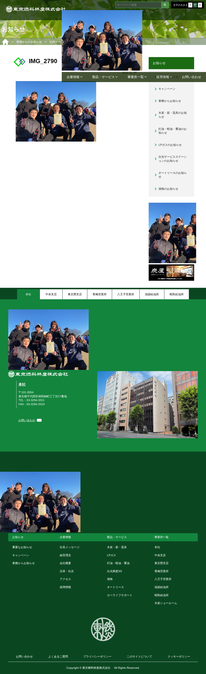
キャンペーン (167, 88)
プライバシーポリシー (97, 656)
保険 (110, 579)
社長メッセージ (69, 547)
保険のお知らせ (168, 188)
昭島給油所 (161, 595)
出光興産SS (114, 571)
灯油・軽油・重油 (118, 563)
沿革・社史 (67, 571)
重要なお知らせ (22, 547)
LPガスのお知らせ (170, 144)
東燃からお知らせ (170, 100)
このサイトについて (139, 656)
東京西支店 (161, 563)
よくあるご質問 (58, 656)
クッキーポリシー (179, 656)
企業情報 (73, 77)
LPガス (111, 555)
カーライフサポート (119, 595)
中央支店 (160, 555)
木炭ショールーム (165, 603)
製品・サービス (103, 77)
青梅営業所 (161, 571)
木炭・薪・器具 (117, 547)
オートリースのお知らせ (173, 174)
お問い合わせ (191, 77)
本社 (22, 384)
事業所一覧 (136, 77)
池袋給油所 (161, 587)
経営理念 (65, 555)
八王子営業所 (162, 579)
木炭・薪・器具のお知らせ (173, 114)
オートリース (115, 587)
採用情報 (163, 77)
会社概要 (65, 563)
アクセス (65, 579)
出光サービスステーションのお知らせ (173, 158)
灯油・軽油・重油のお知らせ (173, 131)
